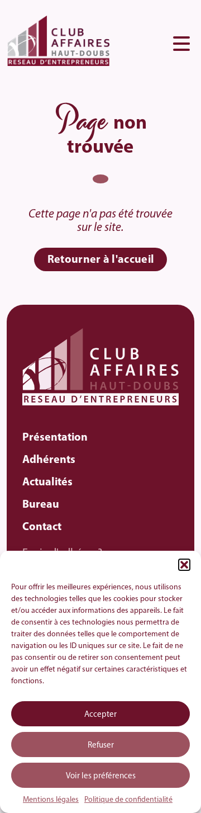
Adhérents (48, 460)
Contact (41, 527)
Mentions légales (51, 800)
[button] (184, 564)
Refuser (101, 745)
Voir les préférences (101, 776)
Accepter (100, 715)
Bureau (40, 505)
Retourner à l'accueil (100, 260)
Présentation (55, 437)
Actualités (47, 482)
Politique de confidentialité (128, 800)
